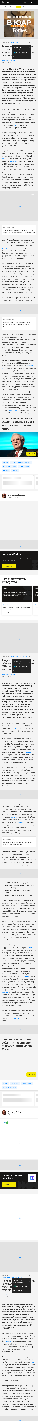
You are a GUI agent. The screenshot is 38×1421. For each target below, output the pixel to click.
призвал (30, 901)
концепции (12, 364)
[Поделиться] (32, 42)
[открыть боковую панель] (30, 2)
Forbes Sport (6, 558)
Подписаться (8, 520)
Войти (25, 2)
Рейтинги (26, 7)
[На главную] (6, 2)
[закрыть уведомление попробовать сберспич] (29, 48)
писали (14, 770)
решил (20, 776)
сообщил (8, 1331)
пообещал (25, 930)
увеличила (13, 161)
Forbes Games (12, 7)
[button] (35, 2)
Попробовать (17, 57)
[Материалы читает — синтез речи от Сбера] (29, 42)
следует (14, 682)
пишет (15, 125)
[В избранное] (35, 42)
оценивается (14, 972)
